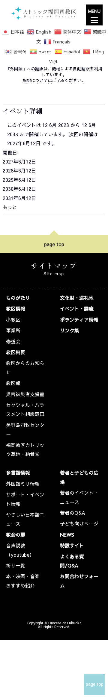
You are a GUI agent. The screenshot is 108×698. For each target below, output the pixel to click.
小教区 (13, 319)
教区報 (13, 383)
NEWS (67, 534)
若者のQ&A (72, 512)
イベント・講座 (77, 308)
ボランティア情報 (79, 319)
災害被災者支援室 (25, 394)
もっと (10, 207)
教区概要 (15, 352)
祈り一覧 (15, 565)
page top (54, 244)
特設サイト (72, 545)
